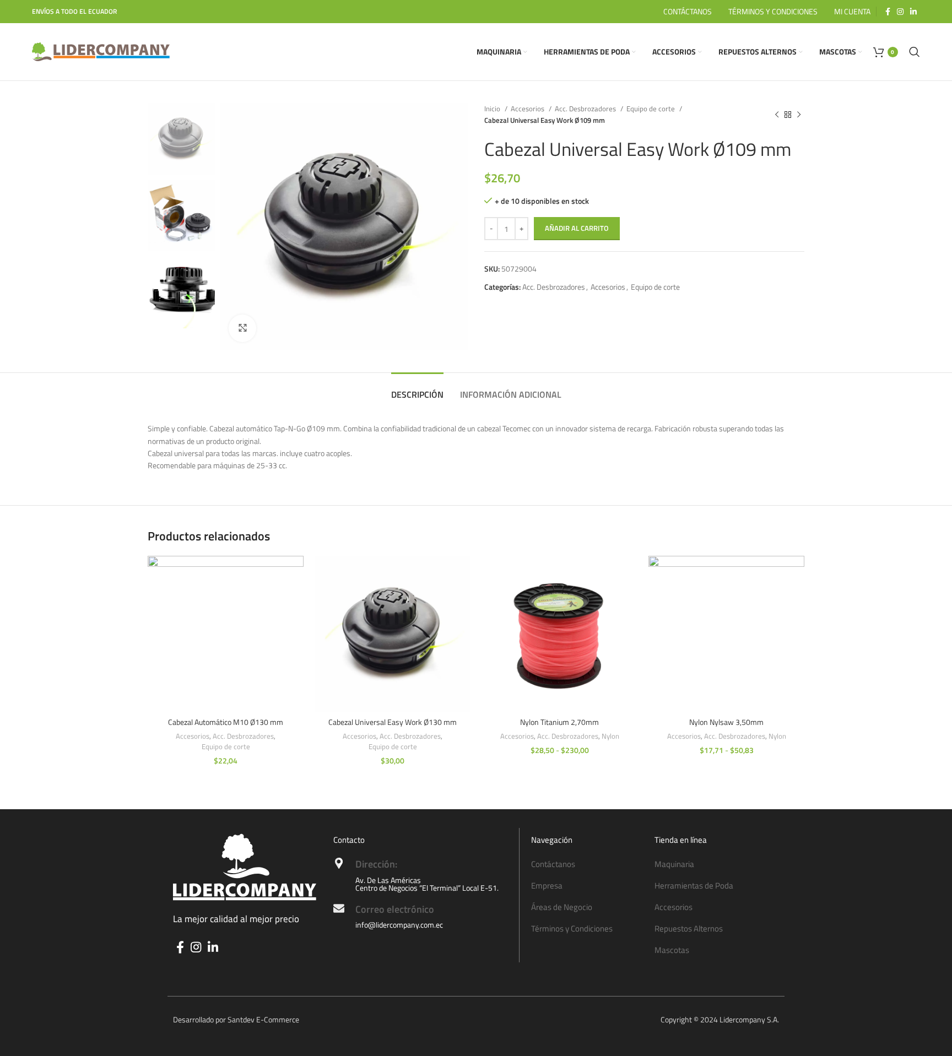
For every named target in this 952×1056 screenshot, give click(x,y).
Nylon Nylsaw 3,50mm (726, 722)
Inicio (493, 108)
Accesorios (528, 108)
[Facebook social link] (888, 11)
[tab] (417, 389)
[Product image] (226, 634)
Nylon (610, 736)
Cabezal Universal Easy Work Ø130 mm (392, 722)
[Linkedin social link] (913, 11)
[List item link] (587, 864)
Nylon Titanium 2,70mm (559, 722)
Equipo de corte (651, 108)
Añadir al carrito (577, 228)
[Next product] (798, 114)
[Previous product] (776, 114)
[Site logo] (101, 51)
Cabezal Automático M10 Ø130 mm (225, 722)
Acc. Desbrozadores (586, 108)
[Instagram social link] (900, 11)
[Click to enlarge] (242, 328)
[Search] (915, 52)
